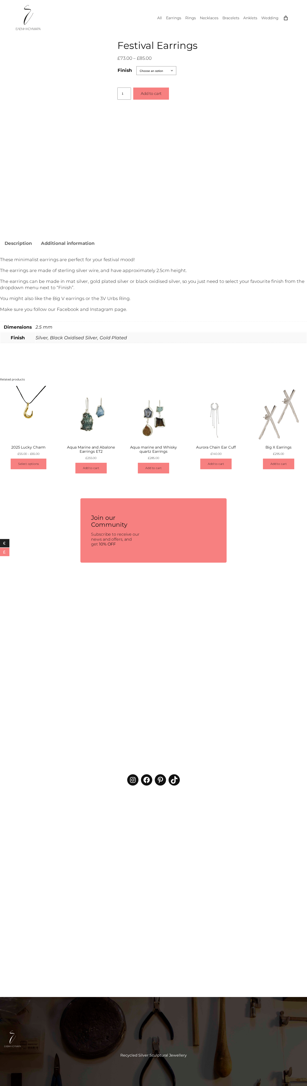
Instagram (101, 309)
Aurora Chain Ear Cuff (216, 447)
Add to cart (151, 93)
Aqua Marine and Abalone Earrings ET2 (91, 449)
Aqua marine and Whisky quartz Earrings (153, 449)
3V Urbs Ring (115, 298)
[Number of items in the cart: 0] (285, 18)
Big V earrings (69, 298)
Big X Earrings (278, 447)
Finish (125, 70)
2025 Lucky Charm (28, 447)
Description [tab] (18, 243)
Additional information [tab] (68, 243)
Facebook (68, 309)
